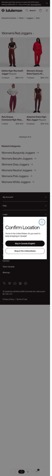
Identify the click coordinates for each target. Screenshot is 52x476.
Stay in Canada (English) (25, 243)
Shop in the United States (25, 251)
